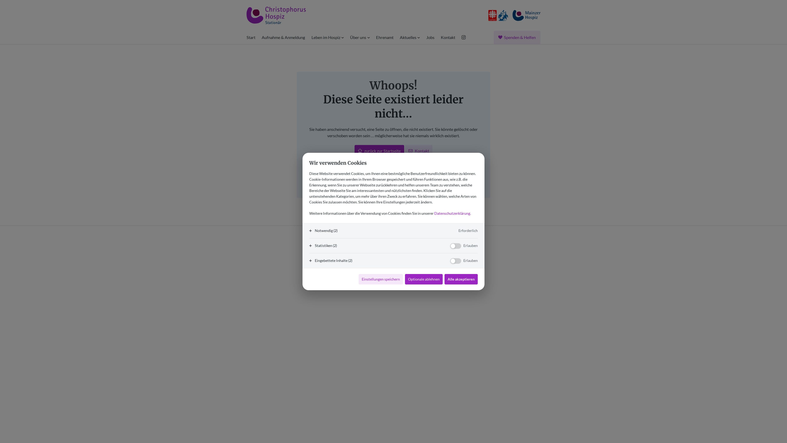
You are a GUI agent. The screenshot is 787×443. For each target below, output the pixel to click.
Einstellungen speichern (381, 279)
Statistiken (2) (326, 245)
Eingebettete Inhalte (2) (333, 260)
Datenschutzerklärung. (452, 213)
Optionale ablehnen (424, 279)
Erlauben (470, 245)
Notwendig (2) (326, 230)
